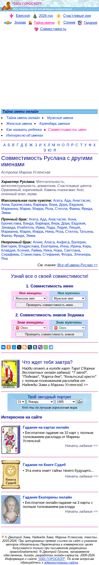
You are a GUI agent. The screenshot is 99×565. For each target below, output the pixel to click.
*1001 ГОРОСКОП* (51, 559)
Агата (57, 200)
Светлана (72, 250)
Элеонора (82, 254)
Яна (4, 258)
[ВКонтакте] (3, 347)
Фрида (86, 208)
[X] (19, 347)
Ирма (40, 227)
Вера (53, 204)
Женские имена (19, 123)
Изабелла (25, 227)
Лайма (36, 250)
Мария (25, 208)
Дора (63, 204)
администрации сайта (61, 562)
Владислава (29, 246)
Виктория (9, 246)
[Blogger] (24, 347)
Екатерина (49, 246)
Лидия (62, 227)
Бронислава (21, 204)
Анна (5, 204)
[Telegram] (51, 347)
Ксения (23, 250)
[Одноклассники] (8, 347)
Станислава (31, 254)
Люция (74, 227)
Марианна (9, 208)
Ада (67, 200)
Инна (64, 246)
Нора (58, 250)
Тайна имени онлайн (23, 118)
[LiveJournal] (30, 347)
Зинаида (8, 227)
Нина (49, 231)
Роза (49, 208)
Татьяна (86, 231)
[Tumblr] (35, 347)
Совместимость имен (67, 129)
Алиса (49, 242)
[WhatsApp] (45, 347)
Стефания (51, 254)
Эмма (6, 213)
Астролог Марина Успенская (25, 172)
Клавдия (8, 250)
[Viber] (40, 347)
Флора (66, 254)
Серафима (10, 254)
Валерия (78, 242)
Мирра (37, 208)
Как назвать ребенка (24, 129)
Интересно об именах (24, 135)
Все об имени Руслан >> (77, 265)
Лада (50, 227)
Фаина (74, 208)
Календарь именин (54, 123)
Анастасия (81, 200)
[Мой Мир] (14, 347)
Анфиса (62, 242)
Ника (47, 250)
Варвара (40, 204)
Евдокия (76, 204)
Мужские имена (60, 118)
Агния (37, 242)
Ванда (28, 223)
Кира (87, 246)
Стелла (61, 208)
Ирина (75, 246)
